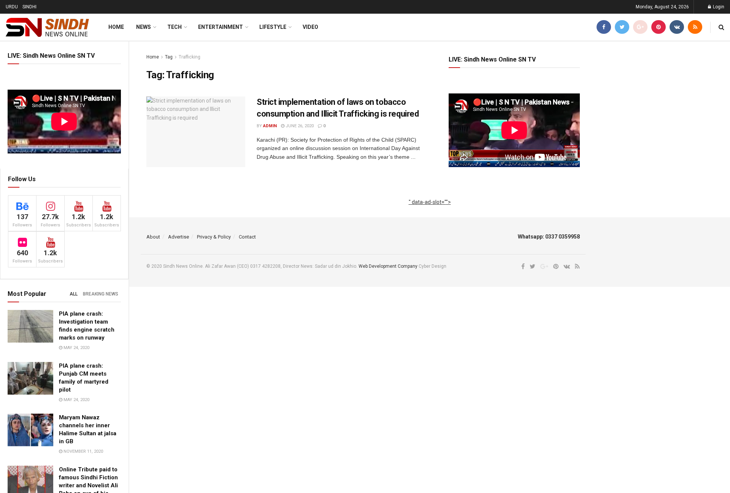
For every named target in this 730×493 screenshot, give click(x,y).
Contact (247, 237)
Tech (174, 27)
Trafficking (189, 57)
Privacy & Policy (214, 237)
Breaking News (100, 294)
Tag (169, 57)
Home (116, 27)
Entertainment (220, 27)
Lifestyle (272, 27)
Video (310, 27)
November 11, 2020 (82, 451)
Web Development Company (388, 266)
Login (718, 6)
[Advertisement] (430, 210)
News (143, 27)
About (153, 237)
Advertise (178, 237)
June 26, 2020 (299, 125)
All (74, 294)
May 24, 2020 (75, 347)
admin (270, 125)
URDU (12, 6)
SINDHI (29, 6)
